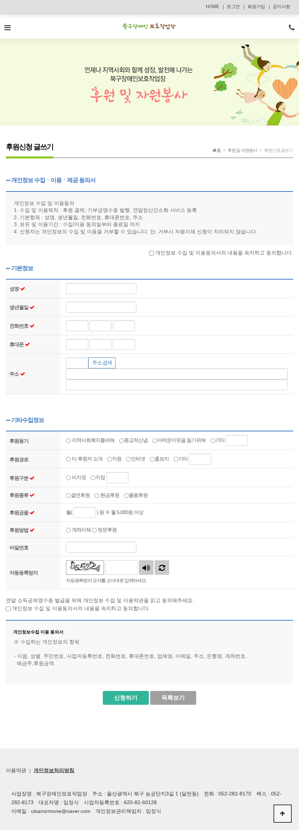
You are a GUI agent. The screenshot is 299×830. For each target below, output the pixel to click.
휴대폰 (17, 344)
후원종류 (19, 495)
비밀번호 (18, 547)
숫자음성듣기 (146, 567)
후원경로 (18, 459)
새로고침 (162, 567)
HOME (212, 6)
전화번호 (19, 326)
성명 (14, 289)
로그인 (233, 6)
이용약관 (16, 770)
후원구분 (19, 478)
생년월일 (19, 307)
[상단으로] (282, 814)
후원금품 (19, 512)
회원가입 (256, 6)
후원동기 (18, 441)
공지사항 (281, 6)
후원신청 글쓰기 (278, 150)
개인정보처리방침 (54, 770)
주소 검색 (102, 362)
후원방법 (19, 530)
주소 (14, 374)
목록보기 (173, 698)
